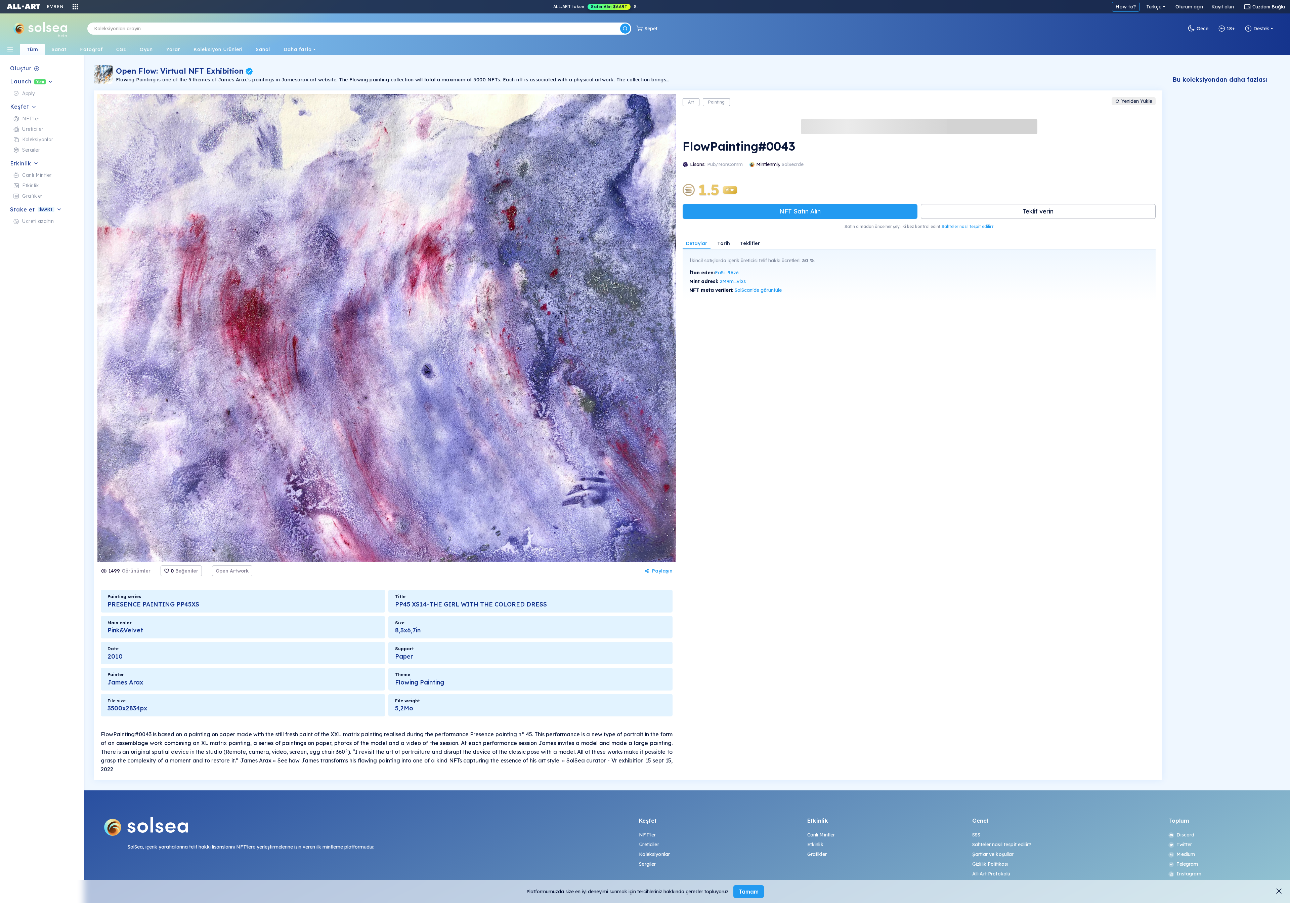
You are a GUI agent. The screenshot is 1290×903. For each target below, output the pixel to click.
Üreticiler (649, 844)
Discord (1185, 835)
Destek (1261, 29)
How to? (1126, 6)
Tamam (749, 891)
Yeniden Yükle (1136, 101)
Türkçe (1153, 7)
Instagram (1188, 874)
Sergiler (647, 864)
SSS (976, 835)
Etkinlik (815, 844)
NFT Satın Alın (800, 211)
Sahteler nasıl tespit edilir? (968, 226)
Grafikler (817, 854)
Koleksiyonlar (654, 854)
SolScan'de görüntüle (758, 290)
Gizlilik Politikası (990, 864)
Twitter (1184, 844)
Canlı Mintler (821, 835)
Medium (1185, 854)
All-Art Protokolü (991, 874)
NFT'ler (647, 835)
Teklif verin (1038, 211)
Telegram (1187, 864)
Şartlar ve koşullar (993, 854)
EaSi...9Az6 (727, 273)
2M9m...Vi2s (733, 281)
